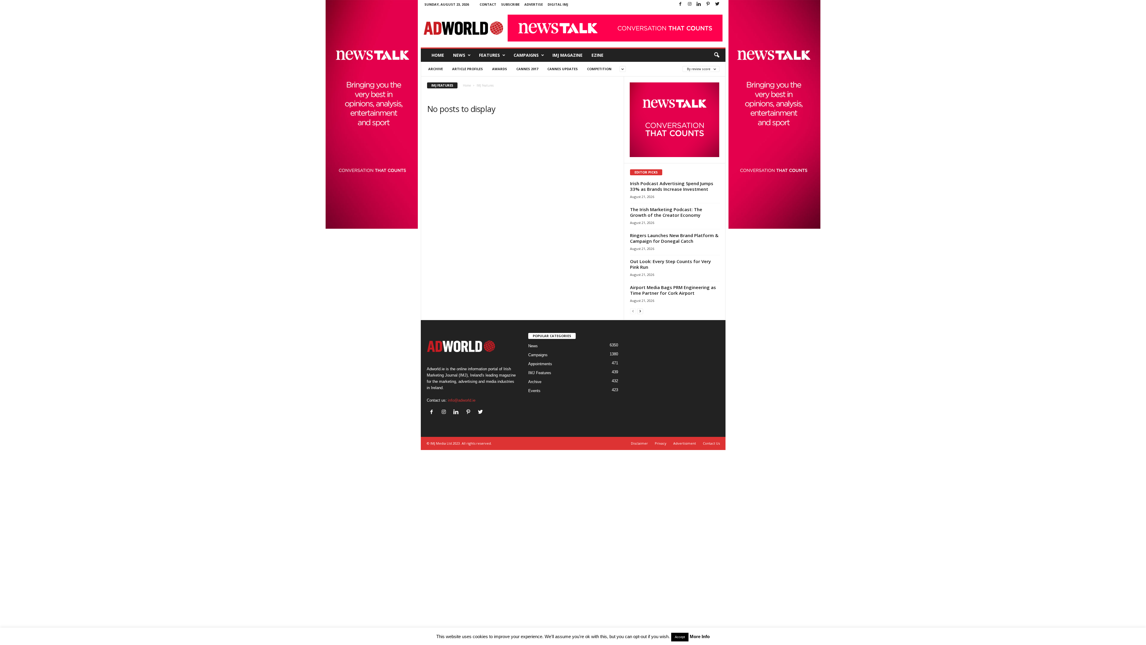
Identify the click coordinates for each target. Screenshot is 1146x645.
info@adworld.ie (461, 400)
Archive (435, 69)
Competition (599, 69)
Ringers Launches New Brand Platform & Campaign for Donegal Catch (674, 238)
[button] (716, 55)
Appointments (540, 364)
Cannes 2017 (527, 69)
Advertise (533, 4)
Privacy (660, 443)
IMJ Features (539, 373)
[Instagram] (689, 4)
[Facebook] (680, 4)
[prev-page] (633, 311)
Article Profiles (467, 69)
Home (438, 55)
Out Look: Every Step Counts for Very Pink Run (670, 264)
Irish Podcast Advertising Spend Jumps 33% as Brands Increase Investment (671, 186)
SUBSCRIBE (510, 4)
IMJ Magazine (567, 55)
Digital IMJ (558, 4)
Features (489, 55)
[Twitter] (717, 4)
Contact (488, 4)
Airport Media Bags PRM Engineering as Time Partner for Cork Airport (673, 290)
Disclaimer (639, 443)
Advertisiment (684, 443)
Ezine (597, 55)
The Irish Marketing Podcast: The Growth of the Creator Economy (666, 212)
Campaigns (526, 55)
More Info (700, 636)
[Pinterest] (708, 4)
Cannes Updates (562, 69)
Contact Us (711, 443)
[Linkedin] (699, 4)
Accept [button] (680, 637)
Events (534, 390)
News (459, 55)
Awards (499, 69)
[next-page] (640, 311)
